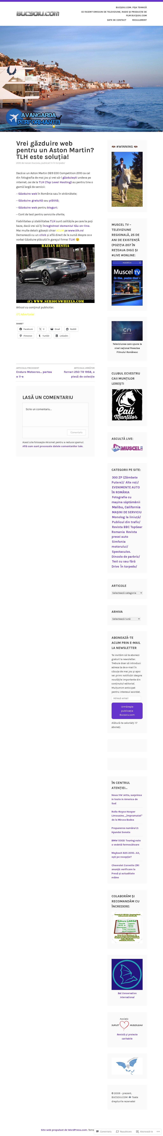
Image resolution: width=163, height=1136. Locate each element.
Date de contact (116, 20)
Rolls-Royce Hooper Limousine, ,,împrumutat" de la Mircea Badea (127, 815)
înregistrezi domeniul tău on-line (66, 226)
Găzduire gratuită (30, 200)
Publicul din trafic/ (126, 522)
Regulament (139, 20)
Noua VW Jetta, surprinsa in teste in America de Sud (127, 799)
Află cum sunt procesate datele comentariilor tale (52, 446)
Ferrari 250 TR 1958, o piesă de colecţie (79, 372)
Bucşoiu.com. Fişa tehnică (131, 7)
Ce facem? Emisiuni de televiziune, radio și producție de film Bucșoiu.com (114, 14)
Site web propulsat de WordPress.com (64, 1129)
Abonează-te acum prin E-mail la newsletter (126, 643)
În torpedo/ (59, 163)
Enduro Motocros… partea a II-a (34, 372)
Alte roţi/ (132, 482)
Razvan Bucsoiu (32, 163)
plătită (53, 200)
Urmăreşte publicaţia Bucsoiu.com (127, 710)
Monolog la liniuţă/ (126, 517)
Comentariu (76, 432)
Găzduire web (27, 193)
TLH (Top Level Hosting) (55, 182)
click (42, 235)
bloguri (52, 207)
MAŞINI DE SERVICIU (127, 512)
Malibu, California (126, 507)
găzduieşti (69, 177)
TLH (52, 221)
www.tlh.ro (75, 230)
